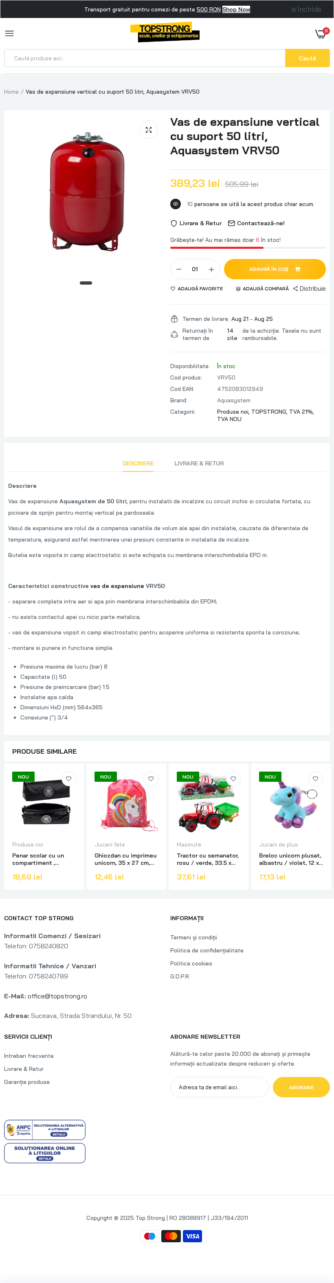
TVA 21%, (301, 411)
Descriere (138, 463)
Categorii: (183, 411)
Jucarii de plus (278, 844)
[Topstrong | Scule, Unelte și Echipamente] (165, 33)
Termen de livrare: (205, 318)
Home (11, 91)
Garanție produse (27, 1082)
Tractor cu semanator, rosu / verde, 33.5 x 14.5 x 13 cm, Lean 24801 (208, 859)
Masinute (189, 844)
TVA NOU (229, 419)
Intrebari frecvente (29, 1055)
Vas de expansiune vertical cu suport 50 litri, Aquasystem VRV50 (244, 135)
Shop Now (236, 9)
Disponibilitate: (190, 366)
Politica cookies (191, 963)
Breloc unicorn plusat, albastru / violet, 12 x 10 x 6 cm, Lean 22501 (290, 859)
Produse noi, (234, 411)
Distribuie (313, 288)
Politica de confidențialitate (207, 950)
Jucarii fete (109, 844)
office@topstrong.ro (57, 996)
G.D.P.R (179, 976)
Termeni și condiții (193, 937)
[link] (69, 779)
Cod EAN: (182, 389)
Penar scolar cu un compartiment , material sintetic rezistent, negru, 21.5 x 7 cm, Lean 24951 (44, 859)
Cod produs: (186, 377)
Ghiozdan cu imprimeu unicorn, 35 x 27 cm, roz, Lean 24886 (125, 859)
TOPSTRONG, (270, 411)
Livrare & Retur (199, 463)
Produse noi (27, 844)
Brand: (178, 400)
